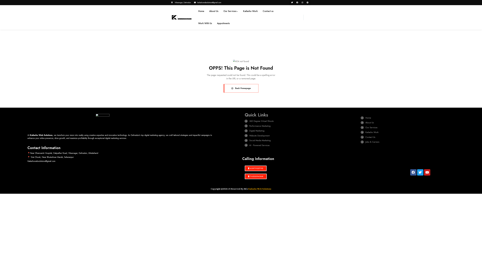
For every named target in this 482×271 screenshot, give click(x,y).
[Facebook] (297, 3)
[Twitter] (292, 3)
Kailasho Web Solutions (259, 189)
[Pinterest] (307, 3)
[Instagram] (302, 3)
